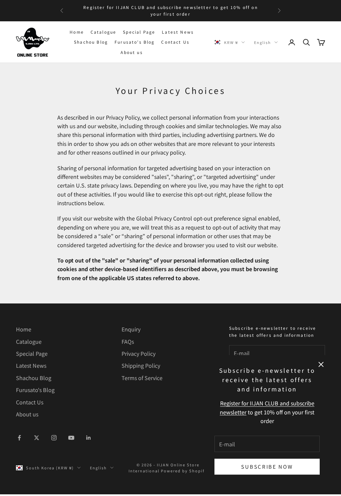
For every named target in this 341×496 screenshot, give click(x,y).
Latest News (178, 32)
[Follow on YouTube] (71, 437)
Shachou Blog (91, 42)
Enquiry (131, 329)
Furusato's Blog (135, 42)
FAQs (128, 341)
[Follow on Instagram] (54, 437)
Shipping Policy (141, 365)
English (262, 42)
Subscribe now (267, 466)
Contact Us (175, 42)
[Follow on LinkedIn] (88, 437)
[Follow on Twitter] (36, 437)
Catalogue (103, 32)
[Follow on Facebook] (19, 437)
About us (132, 52)
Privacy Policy (139, 353)
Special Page (139, 32)
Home (77, 32)
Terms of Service (142, 378)
